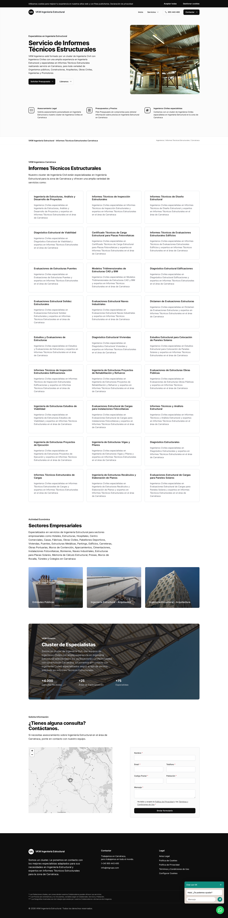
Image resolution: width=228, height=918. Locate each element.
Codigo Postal (141, 776)
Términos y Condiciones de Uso (174, 869)
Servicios (151, 12)
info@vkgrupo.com (110, 868)
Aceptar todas (170, 4)
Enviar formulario (165, 810)
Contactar (190, 12)
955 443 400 (174, 12)
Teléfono (170, 764)
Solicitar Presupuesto (40, 81)
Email (137, 764)
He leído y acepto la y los (162, 803)
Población (171, 776)
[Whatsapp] (220, 910)
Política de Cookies (168, 860)
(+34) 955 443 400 (110, 863)
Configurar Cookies (168, 873)
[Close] (220, 885)
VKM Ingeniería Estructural (50, 12)
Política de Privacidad (164, 802)
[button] (70, 780)
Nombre (138, 753)
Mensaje (138, 787)
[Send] (220, 899)
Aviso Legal (164, 856)
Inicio (140, 12)
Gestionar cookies (191, 4)
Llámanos (64, 81)
